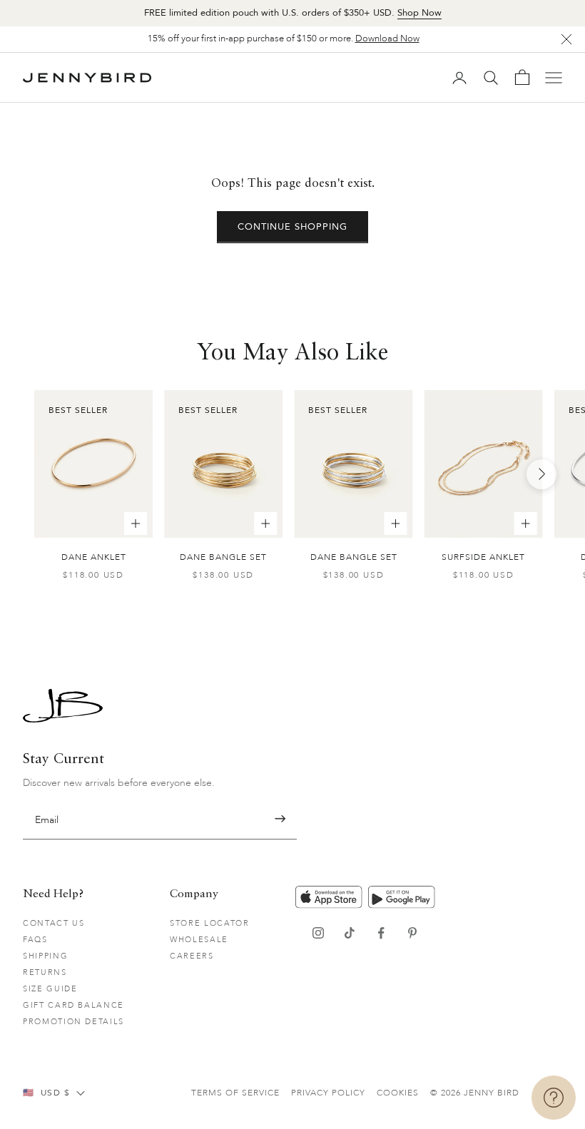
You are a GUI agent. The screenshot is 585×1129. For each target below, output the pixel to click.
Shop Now (419, 12)
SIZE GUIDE (50, 989)
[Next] (541, 474)
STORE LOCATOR (209, 923)
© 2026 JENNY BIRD (474, 1092)
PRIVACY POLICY (328, 1092)
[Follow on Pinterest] (412, 933)
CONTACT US (54, 923)
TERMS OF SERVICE (235, 1092)
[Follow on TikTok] (349, 933)
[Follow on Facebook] (381, 933)
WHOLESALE (199, 939)
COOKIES (398, 1092)
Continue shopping (293, 226)
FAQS (35, 939)
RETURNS (45, 972)
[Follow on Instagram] (318, 933)
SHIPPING (45, 956)
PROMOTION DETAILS (73, 1021)
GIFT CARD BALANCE (73, 1005)
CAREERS (192, 956)
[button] (280, 819)
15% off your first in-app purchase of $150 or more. (283, 38)
